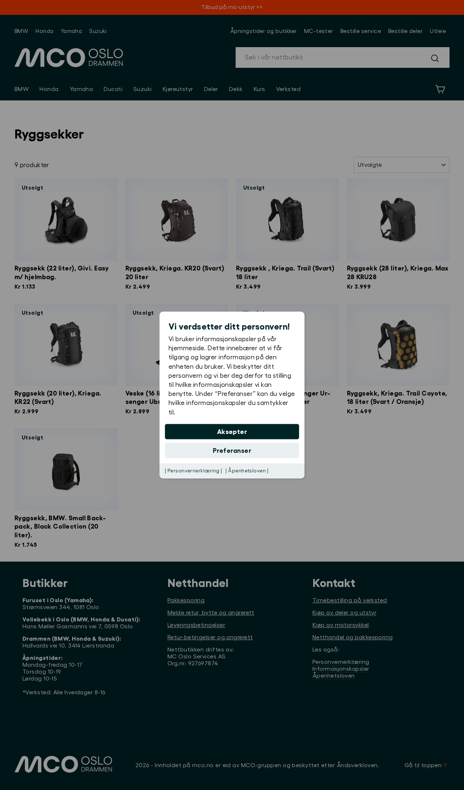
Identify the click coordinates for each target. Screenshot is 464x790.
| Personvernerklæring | (193, 470)
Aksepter (232, 431)
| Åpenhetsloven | (246, 470)
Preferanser (232, 450)
